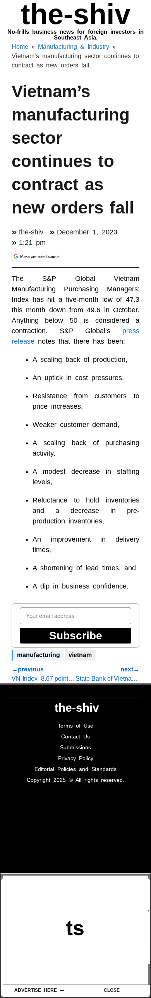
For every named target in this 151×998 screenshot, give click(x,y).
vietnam (80, 655)
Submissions (75, 747)
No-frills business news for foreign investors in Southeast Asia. (75, 34)
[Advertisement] (77, 930)
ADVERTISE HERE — (39, 990)
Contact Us (75, 736)
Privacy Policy (75, 758)
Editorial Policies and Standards (75, 769)
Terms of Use (75, 726)
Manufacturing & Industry (73, 46)
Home (20, 46)
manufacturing (38, 655)
